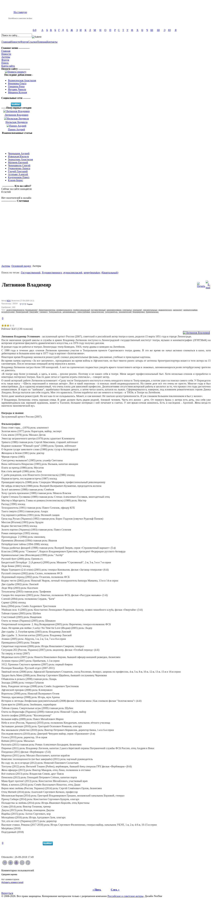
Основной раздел (21, 265)
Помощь (41, 41)
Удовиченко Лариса (19, 168)
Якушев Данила (17, 89)
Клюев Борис (15, 180)
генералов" (137, 310)
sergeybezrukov (92, 272)
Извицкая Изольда (18, 156)
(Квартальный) (109, 272)
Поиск (5, 62)
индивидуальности (64, 310)
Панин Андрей (16, 129)
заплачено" (177, 310)
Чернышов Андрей (18, 153)
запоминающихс (69, 312)
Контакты (51, 41)
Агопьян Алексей (18, 174)
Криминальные (152, 312)
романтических (97, 312)
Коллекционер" (31, 310)
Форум (24, 41)
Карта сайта (8, 65)
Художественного (52, 272)
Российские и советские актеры (125, 896)
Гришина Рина (16, 86)
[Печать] (201, 284)
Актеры (5, 56)
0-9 (34, 30)
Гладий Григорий (18, 171)
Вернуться (7, 893)
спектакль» (127, 310)
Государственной (30, 272)
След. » (115, 889)
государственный (98, 310)
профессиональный (81, 310)
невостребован (83, 312)
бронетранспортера (47, 310)
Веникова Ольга (17, 83)
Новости (15, 41)
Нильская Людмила (16, 122)
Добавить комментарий (12, 882)
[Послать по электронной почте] (22, 864)
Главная (5, 41)
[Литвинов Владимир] (196, 332)
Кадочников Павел (18, 177)
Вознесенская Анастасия (22, 80)
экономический (125, 312)
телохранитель (111, 312)
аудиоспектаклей (72, 272)
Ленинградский (22, 312)
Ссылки (32, 41)
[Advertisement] (17, 141)
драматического (165, 310)
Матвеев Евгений (18, 162)
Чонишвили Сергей (19, 165)
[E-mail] (208, 284)
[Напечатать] (16, 864)
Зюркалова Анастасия (20, 159)
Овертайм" (34, 312)
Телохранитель (55, 312)
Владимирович (138, 312)
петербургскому (8, 312)
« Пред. (97, 889)
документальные (150, 310)
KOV (8, 301)
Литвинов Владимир (16, 114)
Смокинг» (44, 312)
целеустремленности (15, 310)
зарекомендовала (113, 310)
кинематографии (190, 310)
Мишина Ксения (17, 92)
